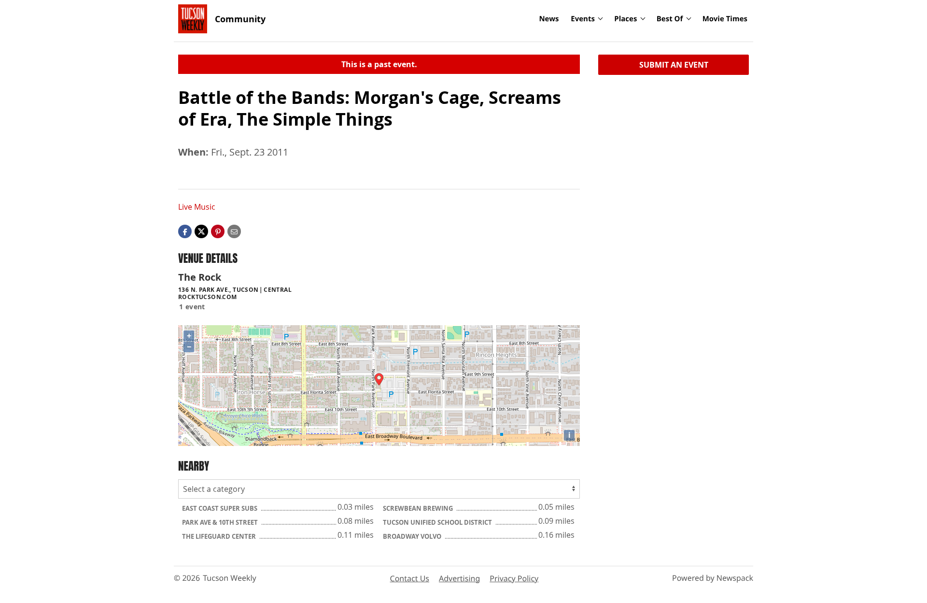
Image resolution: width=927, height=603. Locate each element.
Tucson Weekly (229, 578)
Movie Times (724, 19)
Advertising (459, 578)
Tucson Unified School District (438, 522)
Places (625, 19)
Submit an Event (673, 64)
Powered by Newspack (712, 578)
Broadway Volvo (413, 536)
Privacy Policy (514, 578)
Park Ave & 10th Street (220, 522)
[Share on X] (201, 231)
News (549, 19)
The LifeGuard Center (219, 536)
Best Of (670, 19)
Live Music (196, 206)
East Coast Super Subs (220, 508)
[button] (218, 231)
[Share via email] (234, 231)
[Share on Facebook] (185, 231)
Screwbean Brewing (418, 508)
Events (583, 19)
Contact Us (409, 578)
